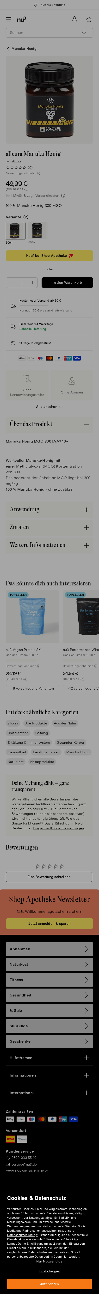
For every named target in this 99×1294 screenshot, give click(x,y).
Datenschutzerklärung (22, 1235)
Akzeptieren (49, 1283)
